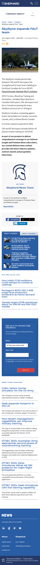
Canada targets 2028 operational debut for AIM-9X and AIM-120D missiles (19, 304)
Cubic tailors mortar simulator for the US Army (18, 389)
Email (9, 341)
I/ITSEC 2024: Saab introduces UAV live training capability (20, 486)
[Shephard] (10, 3)
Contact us (6, 550)
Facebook (15, 219)
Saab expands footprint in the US (18, 404)
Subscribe (5, 546)
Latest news (6, 542)
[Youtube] (20, 528)
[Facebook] (9, 528)
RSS (3, 43)
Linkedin (22, 223)
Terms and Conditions (13, 558)
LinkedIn (20, 192)
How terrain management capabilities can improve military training (18, 421)
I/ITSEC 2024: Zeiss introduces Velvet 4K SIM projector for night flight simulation (17, 466)
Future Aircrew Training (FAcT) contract (19, 91)
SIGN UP (26, 370)
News (10, 22)
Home (4, 22)
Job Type (10, 350)
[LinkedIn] (3, 528)
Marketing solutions (23, 546)
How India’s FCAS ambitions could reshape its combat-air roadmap (17, 282)
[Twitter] (14, 528)
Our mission (20, 542)
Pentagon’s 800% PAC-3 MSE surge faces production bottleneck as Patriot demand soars (18, 293)
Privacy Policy (10, 361)
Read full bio (8, 206)
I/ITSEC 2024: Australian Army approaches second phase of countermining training (20, 443)
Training (17, 22)
